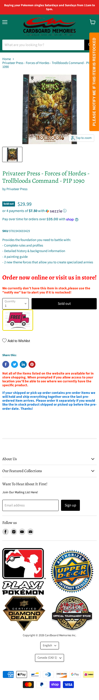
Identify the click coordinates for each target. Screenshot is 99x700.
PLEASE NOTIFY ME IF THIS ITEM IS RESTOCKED (94, 82)
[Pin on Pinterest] (32, 364)
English (47, 645)
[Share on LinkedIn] (23, 364)
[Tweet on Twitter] (14, 364)
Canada (47, 658)
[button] (49, 210)
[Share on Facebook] (5, 364)
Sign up (70, 505)
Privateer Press (16, 189)
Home (6, 59)
